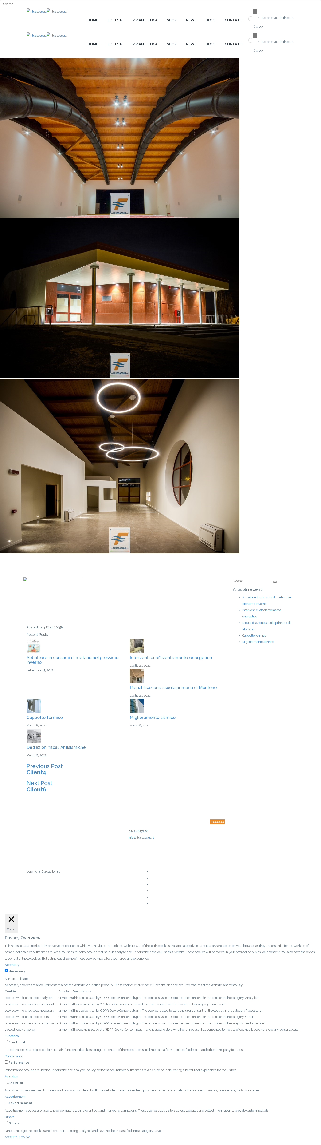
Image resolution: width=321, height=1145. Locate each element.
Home (92, 20)
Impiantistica (144, 20)
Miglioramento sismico (153, 717)
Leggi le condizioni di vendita (148, 851)
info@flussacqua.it (141, 837)
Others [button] (9, 1117)
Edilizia (115, 20)
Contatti (234, 20)
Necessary (16, 971)
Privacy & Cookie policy (134, 859)
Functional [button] (12, 1036)
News (191, 20)
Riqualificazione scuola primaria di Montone (173, 687)
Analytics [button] (11, 1076)
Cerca (244, 19)
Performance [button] (14, 1056)
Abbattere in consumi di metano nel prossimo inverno (72, 660)
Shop (171, 20)
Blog (210, 20)
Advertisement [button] (15, 1096)
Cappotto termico (45, 717)
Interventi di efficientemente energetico (171, 657)
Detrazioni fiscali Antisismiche (56, 747)
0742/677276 (138, 831)
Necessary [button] (12, 965)
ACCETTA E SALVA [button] (17, 1137)
